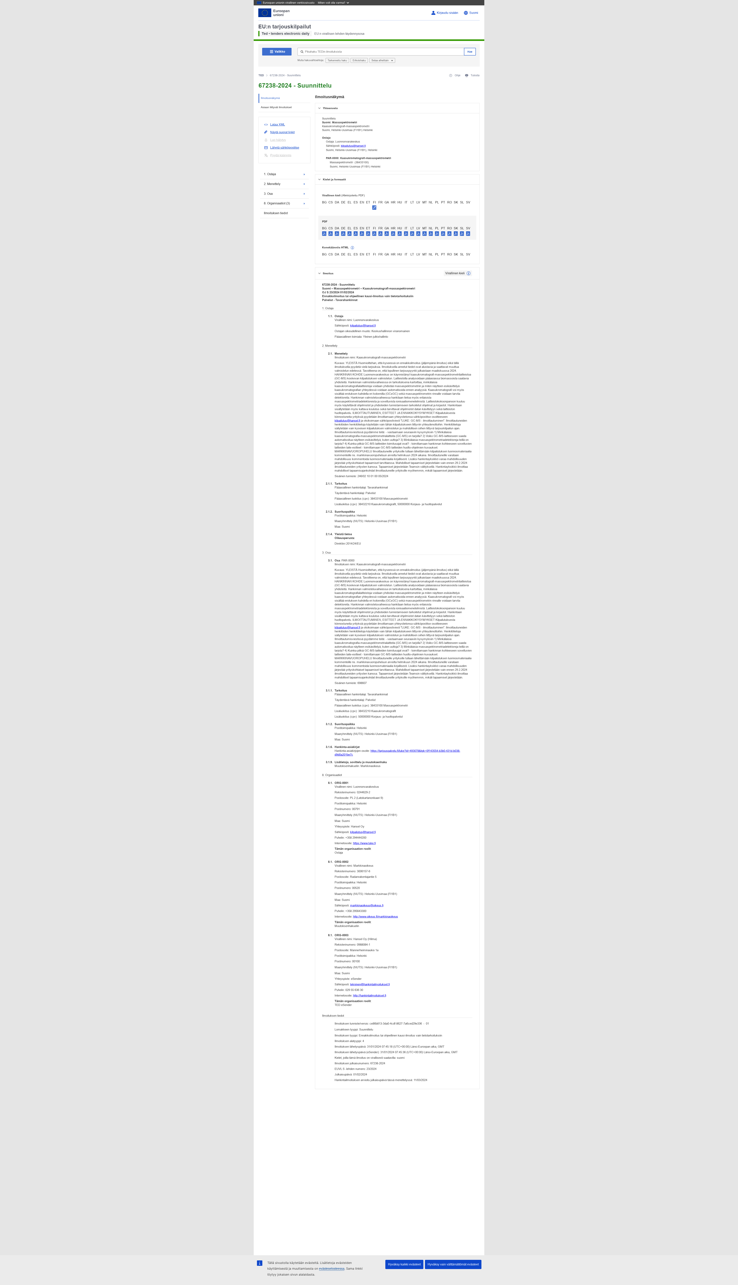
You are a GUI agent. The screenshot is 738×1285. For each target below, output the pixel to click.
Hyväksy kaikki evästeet (404, 1264)
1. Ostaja (270, 174)
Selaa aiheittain (380, 60)
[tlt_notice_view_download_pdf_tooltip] (324, 233)
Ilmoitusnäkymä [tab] (270, 97)
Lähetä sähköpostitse (284, 147)
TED (261, 75)
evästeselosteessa (331, 1268)
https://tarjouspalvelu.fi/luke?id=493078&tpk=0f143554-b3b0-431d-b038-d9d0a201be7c (397, 752)
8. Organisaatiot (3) (277, 203)
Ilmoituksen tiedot (276, 213)
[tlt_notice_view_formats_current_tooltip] (468, 273)
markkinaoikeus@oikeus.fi (366, 905)
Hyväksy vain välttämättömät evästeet (453, 1264)
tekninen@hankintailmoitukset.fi (370, 984)
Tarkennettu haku (337, 60)
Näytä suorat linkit (282, 132)
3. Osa (268, 193)
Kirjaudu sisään (447, 12)
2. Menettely (272, 184)
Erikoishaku (359, 60)
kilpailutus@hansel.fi (353, 145)
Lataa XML (277, 124)
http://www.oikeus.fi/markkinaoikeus (375, 916)
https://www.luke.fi (364, 843)
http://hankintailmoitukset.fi (369, 995)
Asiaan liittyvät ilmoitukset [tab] (276, 107)
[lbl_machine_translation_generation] (352, 248)
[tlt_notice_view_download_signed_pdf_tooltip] (374, 207)
